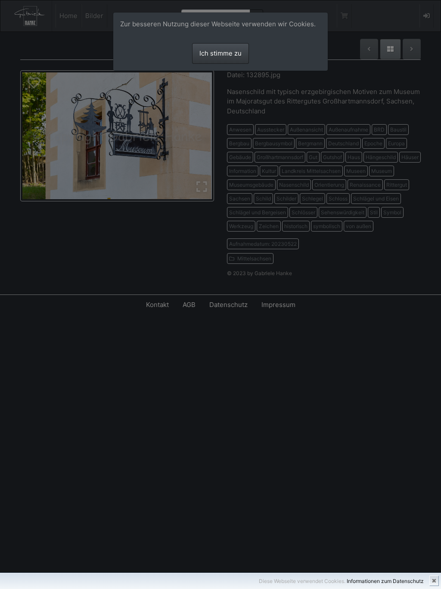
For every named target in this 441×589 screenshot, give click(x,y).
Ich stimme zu (220, 53)
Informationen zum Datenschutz (385, 581)
